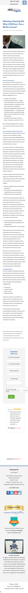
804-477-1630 (14, 1)
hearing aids (14, 305)
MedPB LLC (17, 459)
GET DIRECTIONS (14, 487)
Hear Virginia (6, 30)
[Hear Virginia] (14, 12)
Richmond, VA (14, 4)
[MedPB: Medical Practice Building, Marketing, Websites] (14, 586)
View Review (18, 428)
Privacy (11, 584)
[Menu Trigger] (24, 3)
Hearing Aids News (19, 30)
